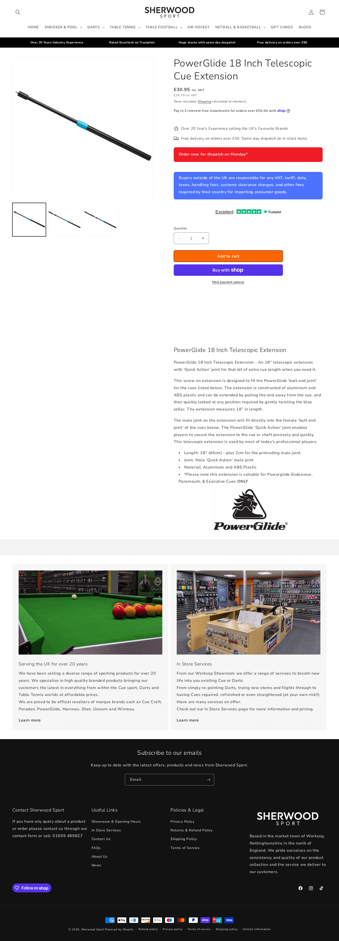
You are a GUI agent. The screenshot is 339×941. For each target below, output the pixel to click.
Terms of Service (185, 848)
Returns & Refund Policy (191, 830)
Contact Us (101, 839)
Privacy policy (173, 929)
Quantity (180, 228)
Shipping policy (227, 929)
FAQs (96, 848)
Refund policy (148, 929)
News (96, 865)
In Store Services (106, 830)
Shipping (204, 101)
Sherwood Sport (92, 929)
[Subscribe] (208, 779)
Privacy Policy (182, 821)
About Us (100, 856)
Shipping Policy (183, 839)
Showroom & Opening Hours (116, 821)
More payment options (228, 282)
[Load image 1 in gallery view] (29, 219)
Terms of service (199, 929)
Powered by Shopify (119, 929)
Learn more (30, 720)
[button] (17, 12)
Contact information (257, 929)
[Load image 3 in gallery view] (101, 219)
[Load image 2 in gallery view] (65, 219)
